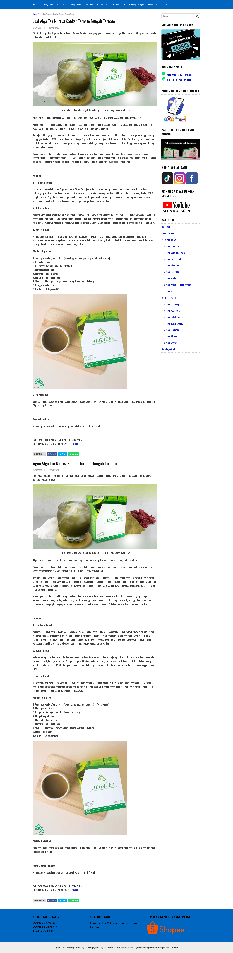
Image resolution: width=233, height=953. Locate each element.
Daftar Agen (102, 4)
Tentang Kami (47, 4)
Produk (60, 4)
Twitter (63, 454)
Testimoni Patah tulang (172, 317)
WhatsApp (74, 454)
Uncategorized (168, 349)
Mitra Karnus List (169, 239)
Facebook (52, 454)
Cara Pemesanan (118, 4)
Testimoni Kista (168, 291)
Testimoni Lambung (170, 304)
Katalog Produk (74, 4)
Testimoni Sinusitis (170, 330)
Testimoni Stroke (169, 336)
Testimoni (89, 4)
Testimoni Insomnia (170, 272)
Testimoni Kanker (169, 278)
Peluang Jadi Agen (136, 4)
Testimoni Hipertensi (170, 265)
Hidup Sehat (166, 226)
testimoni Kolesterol (170, 297)
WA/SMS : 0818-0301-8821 (45, 923)
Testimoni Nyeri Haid (170, 310)
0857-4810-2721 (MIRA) (178, 80)
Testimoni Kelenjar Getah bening (176, 284)
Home (35, 4)
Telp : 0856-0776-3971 (43, 931)
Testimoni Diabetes (170, 246)
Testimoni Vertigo (169, 343)
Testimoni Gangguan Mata (173, 252)
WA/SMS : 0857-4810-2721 (45, 927)
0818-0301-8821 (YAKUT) (179, 74)
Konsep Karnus (154, 4)
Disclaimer (168, 4)
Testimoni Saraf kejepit (172, 323)
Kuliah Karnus (167, 233)
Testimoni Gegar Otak (171, 259)
